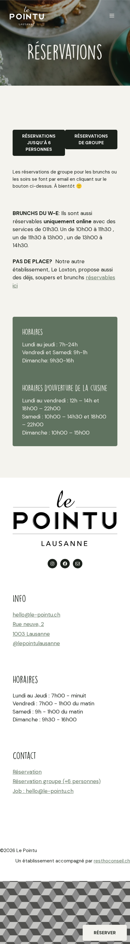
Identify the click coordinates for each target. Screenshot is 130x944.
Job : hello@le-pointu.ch (43, 791)
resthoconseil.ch (112, 861)
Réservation (27, 771)
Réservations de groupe (91, 139)
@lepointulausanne (36, 643)
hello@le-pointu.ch (36, 614)
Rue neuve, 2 (28, 624)
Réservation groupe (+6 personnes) (57, 781)
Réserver (105, 932)
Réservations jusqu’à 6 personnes (39, 142)
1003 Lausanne (31, 633)
